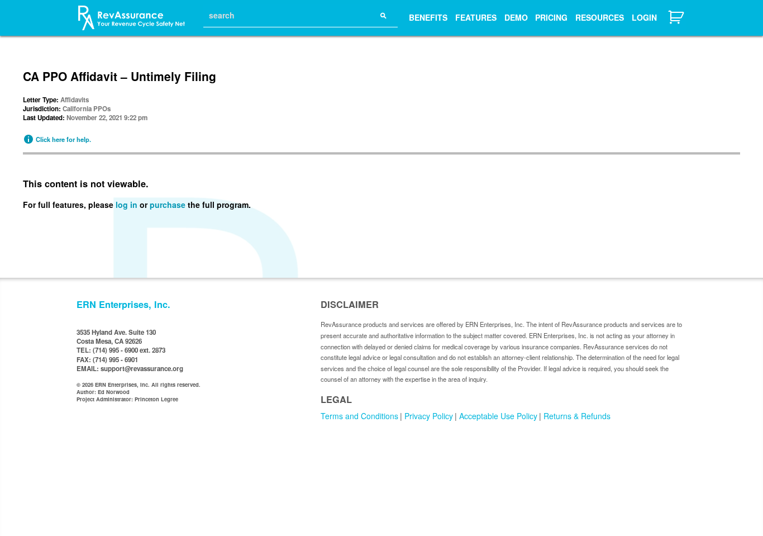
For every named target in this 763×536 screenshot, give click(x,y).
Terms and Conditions (359, 415)
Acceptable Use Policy (498, 415)
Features (476, 17)
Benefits (428, 17)
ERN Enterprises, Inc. (123, 304)
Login (644, 17)
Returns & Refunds (577, 415)
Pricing (551, 17)
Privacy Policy (428, 415)
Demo (516, 17)
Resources (599, 17)
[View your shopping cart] (677, 23)
